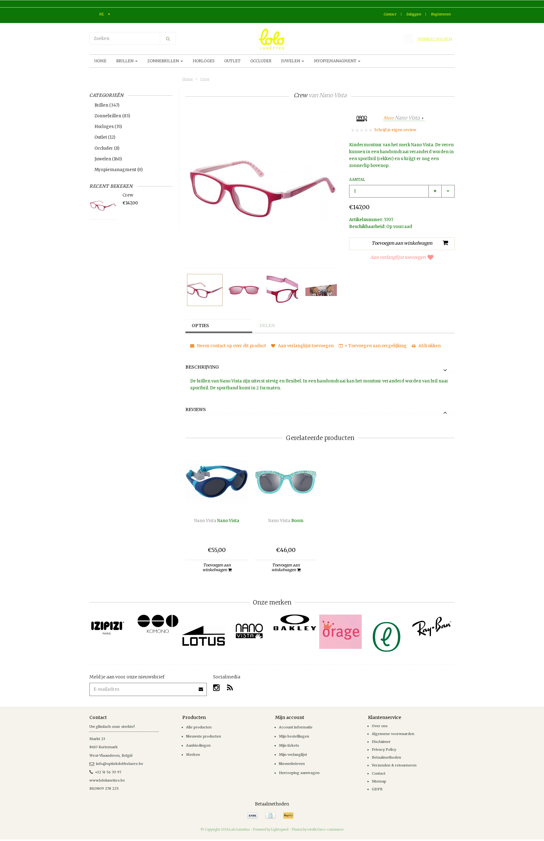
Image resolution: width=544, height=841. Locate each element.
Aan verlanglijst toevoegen (398, 257)
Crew (204, 79)
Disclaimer (381, 741)
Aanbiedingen (198, 745)
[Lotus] (203, 636)
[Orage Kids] (340, 632)
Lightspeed (279, 829)
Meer (401, 118)
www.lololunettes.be (107, 780)
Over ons (380, 726)
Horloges (203, 60)
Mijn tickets (289, 745)
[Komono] (158, 624)
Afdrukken (429, 345)
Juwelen (291, 60)
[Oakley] (295, 623)
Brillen (125, 60)
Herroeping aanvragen (299, 773)
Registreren (440, 14)
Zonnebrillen (163, 60)
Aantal (357, 179)
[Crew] (205, 290)
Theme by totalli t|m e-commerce (317, 829)
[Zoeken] (168, 38)
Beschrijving (202, 367)
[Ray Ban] (432, 626)
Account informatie (296, 727)
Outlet (232, 60)
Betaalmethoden (386, 757)
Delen (267, 325)
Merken (193, 754)
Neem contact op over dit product (231, 345)
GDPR (377, 789)
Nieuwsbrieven (292, 763)
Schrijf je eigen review (395, 129)
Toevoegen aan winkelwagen (216, 567)
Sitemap (379, 781)
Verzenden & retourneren (394, 765)
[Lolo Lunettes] (272, 39)
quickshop (216, 500)
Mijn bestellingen (294, 736)
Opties (200, 325)
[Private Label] (386, 637)
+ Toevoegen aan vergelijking (375, 345)
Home (100, 60)
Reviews (195, 409)
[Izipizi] (112, 625)
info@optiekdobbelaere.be (119, 763)
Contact (389, 14)
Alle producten (199, 727)
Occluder (260, 60)
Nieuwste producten (203, 736)
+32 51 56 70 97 (108, 772)
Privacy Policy (384, 749)
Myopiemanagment (335, 60)
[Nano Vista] (249, 631)
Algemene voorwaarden (393, 734)
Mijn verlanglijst (293, 754)
